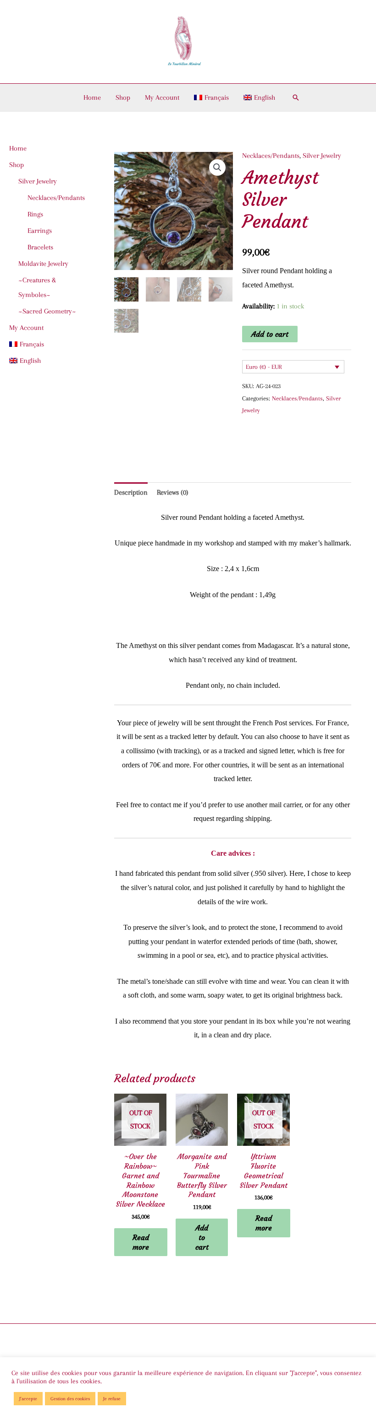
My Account (162, 97)
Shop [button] (123, 97)
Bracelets (40, 247)
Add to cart (269, 334)
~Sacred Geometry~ (47, 311)
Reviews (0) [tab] (172, 492)
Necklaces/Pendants (56, 198)
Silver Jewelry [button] (37, 181)
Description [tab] (131, 492)
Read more (141, 1242)
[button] (296, 97)
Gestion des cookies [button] (70, 1399)
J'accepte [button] (28, 1399)
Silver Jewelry (322, 155)
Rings (35, 214)
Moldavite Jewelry (43, 263)
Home (92, 97)
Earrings (40, 231)
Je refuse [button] (112, 1399)
